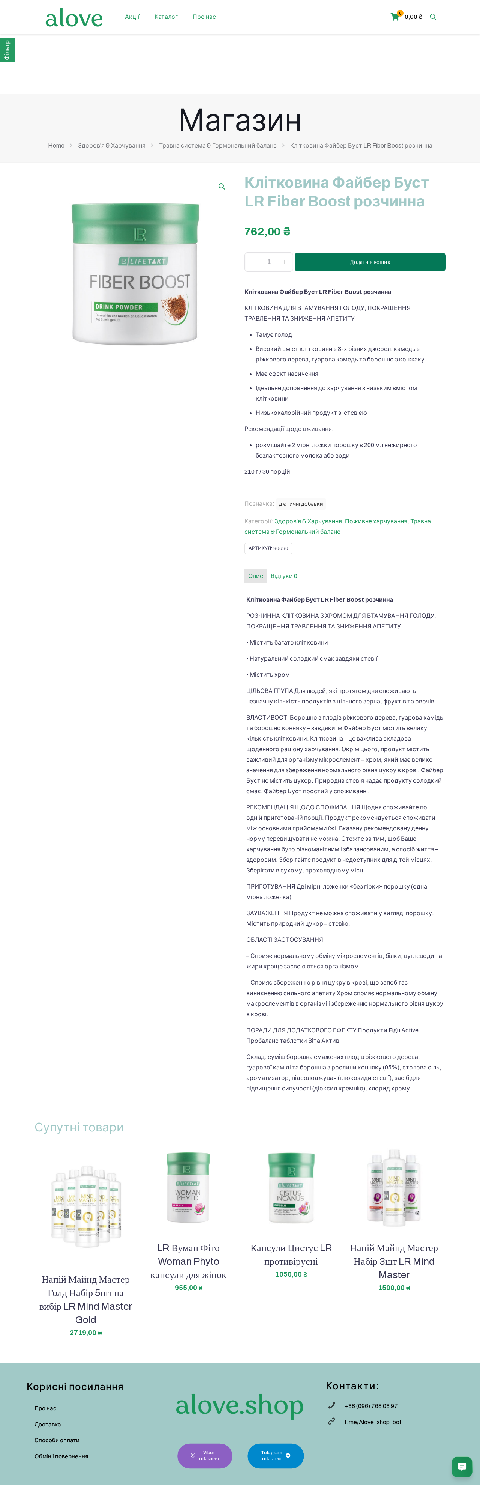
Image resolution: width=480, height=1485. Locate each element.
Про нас (45, 1408)
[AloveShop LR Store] (74, 17)
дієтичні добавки (301, 504)
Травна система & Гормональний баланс (218, 145)
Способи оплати (57, 1440)
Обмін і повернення (61, 1456)
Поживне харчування (376, 521)
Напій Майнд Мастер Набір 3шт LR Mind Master (394, 1261)
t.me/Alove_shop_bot (373, 1422)
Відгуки (284, 576)
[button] (222, 186)
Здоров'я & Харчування (112, 145)
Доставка (47, 1425)
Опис (255, 576)
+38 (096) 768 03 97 (371, 1406)
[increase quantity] (284, 262)
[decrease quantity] (253, 262)
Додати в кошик (370, 262)
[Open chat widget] (462, 1466)
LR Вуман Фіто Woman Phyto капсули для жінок (188, 1261)
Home (56, 145)
